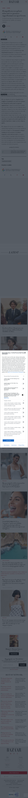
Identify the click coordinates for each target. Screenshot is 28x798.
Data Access (14, 445)
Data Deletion (6, 445)
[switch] (23, 379)
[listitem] (14, 376)
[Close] (25, 353)
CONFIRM (8, 440)
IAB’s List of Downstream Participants (15, 372)
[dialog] (14, 399)
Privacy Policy (21, 445)
